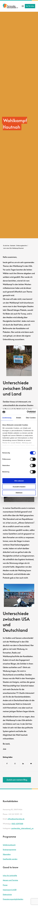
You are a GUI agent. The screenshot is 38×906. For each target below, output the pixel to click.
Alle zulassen (19, 481)
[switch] (33, 459)
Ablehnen (19, 492)
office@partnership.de (16, 819)
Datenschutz (7, 894)
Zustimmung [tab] (6, 417)
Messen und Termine (10, 880)
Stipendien (7, 854)
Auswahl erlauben (19, 487)
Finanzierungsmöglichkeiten (13, 899)
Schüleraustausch (9, 845)
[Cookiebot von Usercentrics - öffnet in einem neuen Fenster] (27, 412)
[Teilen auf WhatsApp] (15, 763)
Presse (5, 885)
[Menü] (23, 6)
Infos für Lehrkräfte (10, 875)
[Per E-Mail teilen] (31, 763)
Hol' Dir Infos (30, 6)
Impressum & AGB (9, 889)
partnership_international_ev (22, 828)
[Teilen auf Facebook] (7, 763)
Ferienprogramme (9, 849)
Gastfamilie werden (10, 859)
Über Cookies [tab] (31, 417)
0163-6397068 (17, 823)
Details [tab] (18, 417)
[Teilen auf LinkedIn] (23, 763)
